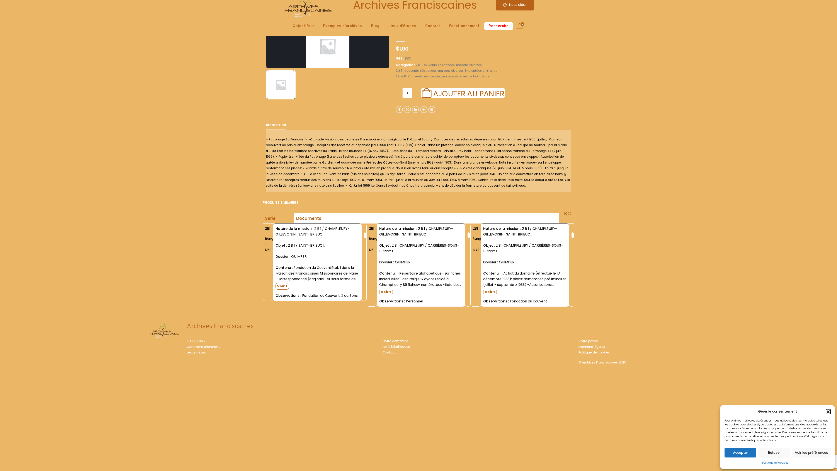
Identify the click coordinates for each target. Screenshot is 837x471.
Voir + (282, 286)
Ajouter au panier (468, 93)
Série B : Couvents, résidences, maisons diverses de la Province (443, 76)
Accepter (740, 452)
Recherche (498, 26)
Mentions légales (591, 347)
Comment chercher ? (204, 347)
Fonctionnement (464, 26)
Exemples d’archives (342, 26)
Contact (432, 26)
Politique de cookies (775, 462)
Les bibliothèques (396, 347)
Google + (423, 109)
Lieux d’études (402, 26)
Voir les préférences (811, 452)
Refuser (774, 452)
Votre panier (588, 341)
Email (431, 109)
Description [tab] (276, 125)
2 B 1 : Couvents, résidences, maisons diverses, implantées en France (446, 71)
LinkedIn (415, 109)
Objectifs (301, 26)
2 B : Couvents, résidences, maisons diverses (449, 65)
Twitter (407, 109)
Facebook (399, 109)
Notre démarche (396, 341)
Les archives (196, 352)
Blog (375, 26)
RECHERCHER (196, 341)
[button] (828, 411)
